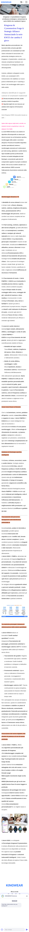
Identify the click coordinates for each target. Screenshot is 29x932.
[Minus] (27, 896)
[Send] (27, 929)
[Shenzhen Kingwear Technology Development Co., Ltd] (6, 2)
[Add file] (2, 929)
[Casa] (14, 887)
